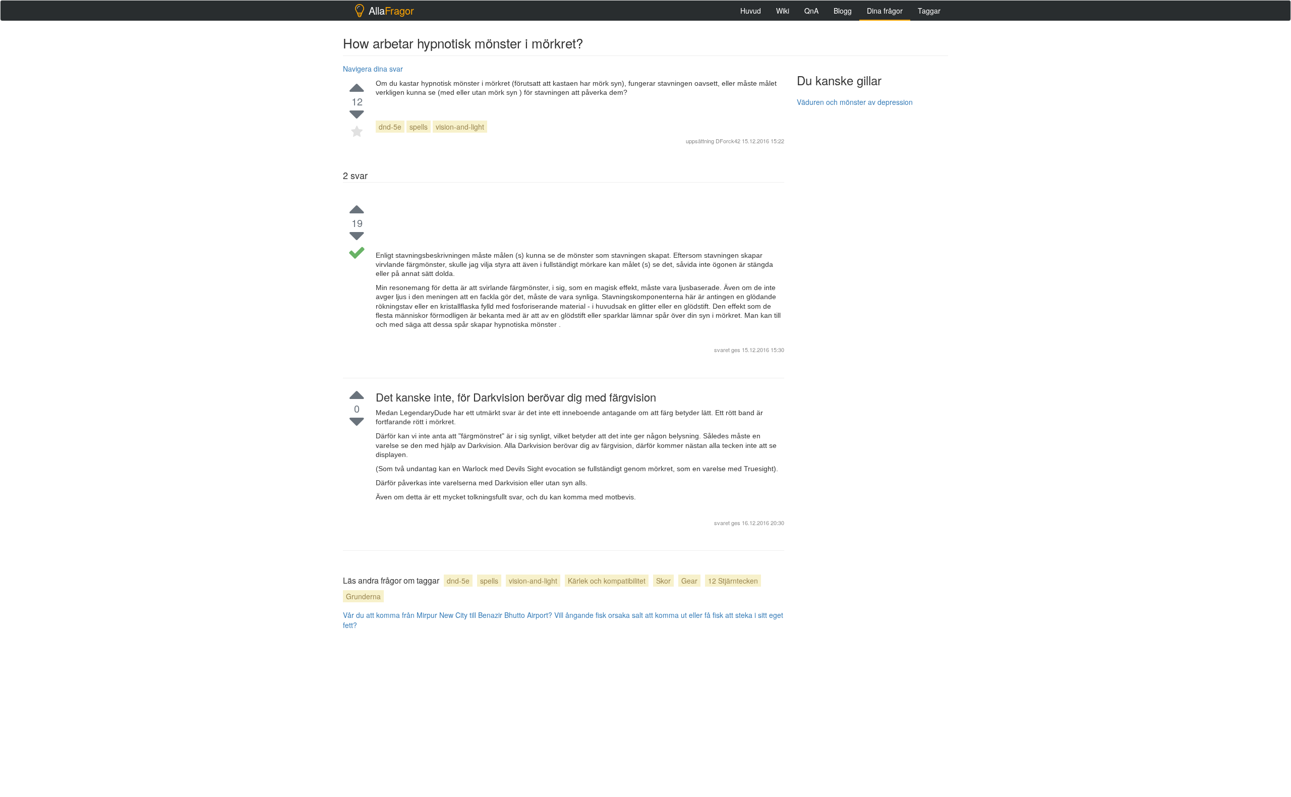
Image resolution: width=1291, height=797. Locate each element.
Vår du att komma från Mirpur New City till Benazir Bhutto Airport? (447, 615)
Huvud (750, 11)
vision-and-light (460, 127)
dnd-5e (390, 127)
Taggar (929, 11)
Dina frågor (885, 11)
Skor (663, 581)
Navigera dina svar (373, 69)
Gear (689, 581)
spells (418, 127)
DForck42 (728, 141)
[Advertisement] (872, 266)
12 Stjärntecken (733, 581)
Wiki (782, 11)
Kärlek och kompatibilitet (607, 581)
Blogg (843, 11)
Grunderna (363, 596)
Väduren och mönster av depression (855, 102)
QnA (811, 11)
